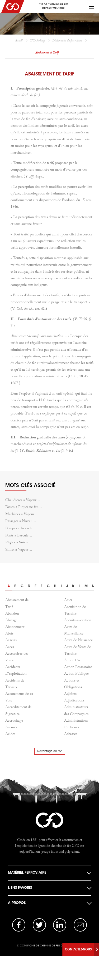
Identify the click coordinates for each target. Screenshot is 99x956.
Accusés (11, 727)
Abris (9, 633)
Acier (68, 599)
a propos (17, 902)
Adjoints (70, 693)
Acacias (11, 639)
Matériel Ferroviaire (27, 872)
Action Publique (76, 673)
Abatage (11, 619)
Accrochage (14, 720)
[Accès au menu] (91, 7)
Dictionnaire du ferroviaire (67, 40)
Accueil (18, 40)
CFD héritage (37, 40)
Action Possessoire (78, 666)
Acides (10, 733)
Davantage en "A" (49, 751)
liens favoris (20, 887)
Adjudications (74, 700)
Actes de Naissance (78, 639)
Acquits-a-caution (77, 619)
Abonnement (14, 626)
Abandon (12, 613)
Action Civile (74, 660)
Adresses (70, 733)
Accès (9, 646)
